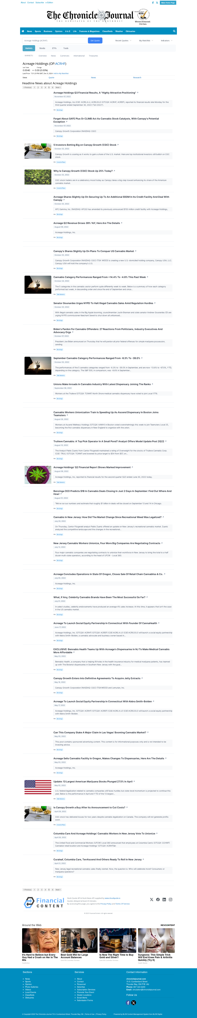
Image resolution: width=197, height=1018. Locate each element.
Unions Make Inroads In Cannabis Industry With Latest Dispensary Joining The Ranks (103, 384)
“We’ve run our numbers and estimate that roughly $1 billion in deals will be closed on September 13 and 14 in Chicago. (108, 503)
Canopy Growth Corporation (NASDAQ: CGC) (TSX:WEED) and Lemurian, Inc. (90, 688)
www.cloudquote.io (112, 898)
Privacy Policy (106, 904)
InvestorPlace (61, 162)
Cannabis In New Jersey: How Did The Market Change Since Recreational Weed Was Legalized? (108, 517)
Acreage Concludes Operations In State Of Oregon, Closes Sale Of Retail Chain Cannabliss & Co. (109, 574)
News (53, 55)
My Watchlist (144, 40)
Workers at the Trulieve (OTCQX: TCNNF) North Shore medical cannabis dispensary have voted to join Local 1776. (106, 393)
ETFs (54, 48)
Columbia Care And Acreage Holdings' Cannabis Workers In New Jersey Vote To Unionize (105, 833)
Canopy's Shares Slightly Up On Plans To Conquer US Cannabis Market (95, 251)
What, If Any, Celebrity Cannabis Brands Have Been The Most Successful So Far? (100, 597)
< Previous (27, 87)
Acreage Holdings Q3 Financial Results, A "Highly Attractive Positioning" (96, 92)
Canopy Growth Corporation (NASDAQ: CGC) (76, 131)
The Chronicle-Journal (43, 1014)
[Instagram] (170, 902)
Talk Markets (61, 294)
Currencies (64, 55)
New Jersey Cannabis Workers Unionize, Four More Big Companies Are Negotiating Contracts (108, 543)
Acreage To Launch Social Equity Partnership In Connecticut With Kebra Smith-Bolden (103, 701)
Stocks (42, 48)
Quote (51, 77)
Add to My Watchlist (60, 73)
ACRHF (60, 63)
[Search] (174, 31)
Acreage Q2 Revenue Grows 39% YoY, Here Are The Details (87, 223)
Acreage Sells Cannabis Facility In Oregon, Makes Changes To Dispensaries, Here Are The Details (110, 758)
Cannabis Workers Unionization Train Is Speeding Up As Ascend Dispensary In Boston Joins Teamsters (106, 414)
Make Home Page (168, 2)
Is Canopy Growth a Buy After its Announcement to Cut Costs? (90, 807)
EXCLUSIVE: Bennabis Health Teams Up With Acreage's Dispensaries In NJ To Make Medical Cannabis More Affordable (111, 651)
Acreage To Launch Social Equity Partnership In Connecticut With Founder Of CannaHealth (106, 623)
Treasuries (93, 55)
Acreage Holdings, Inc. (65, 232)
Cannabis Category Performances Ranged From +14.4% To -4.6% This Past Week (100, 277)
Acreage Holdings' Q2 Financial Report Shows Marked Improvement (93, 467)
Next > (58, 87)
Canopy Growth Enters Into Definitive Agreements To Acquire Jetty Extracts (98, 678)
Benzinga (59, 110)
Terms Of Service (123, 904)
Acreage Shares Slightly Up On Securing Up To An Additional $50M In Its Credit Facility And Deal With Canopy (111, 198)
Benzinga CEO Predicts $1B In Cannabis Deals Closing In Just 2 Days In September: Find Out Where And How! (112, 493)
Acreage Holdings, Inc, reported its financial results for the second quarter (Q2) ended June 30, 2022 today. (104, 477)
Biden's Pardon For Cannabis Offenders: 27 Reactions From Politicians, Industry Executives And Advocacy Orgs (108, 331)
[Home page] (98, 16)
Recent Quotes (121, 40)
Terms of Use (89, 1014)
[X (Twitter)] (151, 902)
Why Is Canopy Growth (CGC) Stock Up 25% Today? (84, 170)
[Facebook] (158, 902)
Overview (43, 55)
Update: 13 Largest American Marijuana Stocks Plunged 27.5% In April (94, 781)
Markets (28, 48)
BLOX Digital (157, 1014)
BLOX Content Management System (136, 1014)
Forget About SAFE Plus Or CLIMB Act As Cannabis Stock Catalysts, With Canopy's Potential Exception (106, 120)
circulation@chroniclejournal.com (147, 989)
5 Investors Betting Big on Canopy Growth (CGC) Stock (86, 144)
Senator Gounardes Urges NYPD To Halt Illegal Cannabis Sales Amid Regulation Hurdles (104, 303)
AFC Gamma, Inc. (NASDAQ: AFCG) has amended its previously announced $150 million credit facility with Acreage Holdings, (111, 209)
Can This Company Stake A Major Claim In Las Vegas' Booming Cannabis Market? (101, 732)
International (79, 55)
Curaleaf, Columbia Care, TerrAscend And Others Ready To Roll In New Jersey (98, 859)
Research (137, 77)
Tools (65, 48)
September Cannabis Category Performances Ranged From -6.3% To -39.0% (98, 358)
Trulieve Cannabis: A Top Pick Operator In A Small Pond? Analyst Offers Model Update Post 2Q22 (110, 441)
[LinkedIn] (164, 902)
